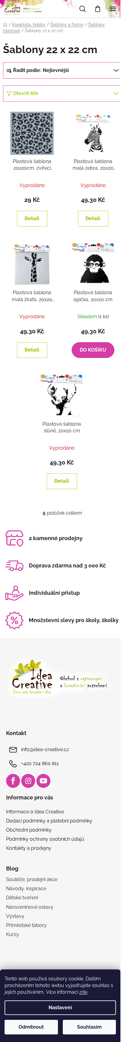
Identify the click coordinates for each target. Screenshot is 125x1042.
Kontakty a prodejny (28, 848)
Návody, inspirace (26, 888)
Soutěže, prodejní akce (31, 879)
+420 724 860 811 (40, 763)
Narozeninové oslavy (29, 907)
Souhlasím (89, 1027)
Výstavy (15, 916)
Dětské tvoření (22, 898)
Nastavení (60, 1007)
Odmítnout (31, 1027)
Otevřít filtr (25, 93)
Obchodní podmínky (29, 830)
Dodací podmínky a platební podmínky (49, 821)
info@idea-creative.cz (45, 749)
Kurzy (12, 934)
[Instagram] (28, 781)
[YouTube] (43, 781)
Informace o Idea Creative (35, 812)
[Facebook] (13, 781)
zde (83, 992)
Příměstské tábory (26, 925)
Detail (32, 218)
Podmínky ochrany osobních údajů (45, 839)
